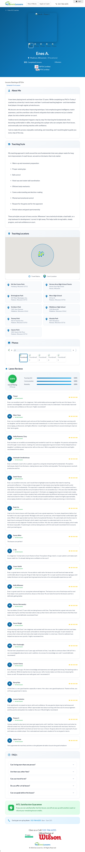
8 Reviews (58, 62)
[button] (30, 27)
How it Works (32, 4)
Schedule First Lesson (13, 85)
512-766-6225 (36, 820)
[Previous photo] (11, 350)
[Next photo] (73, 350)
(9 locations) (52, 58)
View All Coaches (13, 10)
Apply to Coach (45, 4)
